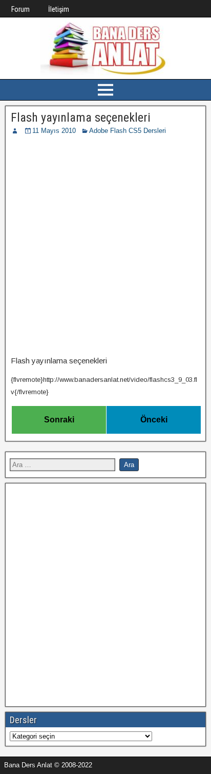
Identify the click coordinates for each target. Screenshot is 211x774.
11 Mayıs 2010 (54, 130)
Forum (20, 9)
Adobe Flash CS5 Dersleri (127, 130)
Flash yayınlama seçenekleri (81, 117)
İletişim (58, 9)
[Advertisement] (105, 247)
